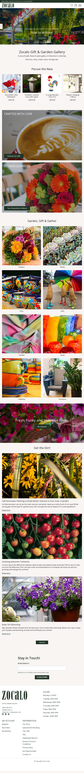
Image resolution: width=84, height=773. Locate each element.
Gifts (62, 311)
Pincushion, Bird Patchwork (11, 96)
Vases (62, 355)
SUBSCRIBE (42, 677)
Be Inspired (42, 426)
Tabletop (21, 399)
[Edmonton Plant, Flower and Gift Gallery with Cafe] (8, 5)
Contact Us (27, 754)
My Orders (6, 728)
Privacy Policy (28, 747)
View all (42, 642)
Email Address (23, 663)
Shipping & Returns (30, 738)
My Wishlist (6, 731)
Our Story (26, 724)
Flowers (21, 267)
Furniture (62, 399)
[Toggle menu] (80, 5)
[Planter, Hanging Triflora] (73, 83)
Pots (21, 311)
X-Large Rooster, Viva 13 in (52, 96)
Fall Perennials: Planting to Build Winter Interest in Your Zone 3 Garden (35, 501)
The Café (26, 731)
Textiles (22, 355)
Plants (62, 267)
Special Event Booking (31, 728)
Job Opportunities (29, 751)
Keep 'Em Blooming (11, 624)
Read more (6, 510)
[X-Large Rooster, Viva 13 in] (52, 83)
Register (5, 724)
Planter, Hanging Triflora (72, 96)
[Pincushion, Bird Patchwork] (11, 83)
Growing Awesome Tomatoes (16, 561)
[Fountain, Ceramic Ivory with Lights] (32, 83)
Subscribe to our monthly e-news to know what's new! (33, 672)
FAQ (24, 734)
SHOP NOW (42, 38)
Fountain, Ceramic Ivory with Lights (32, 96)
